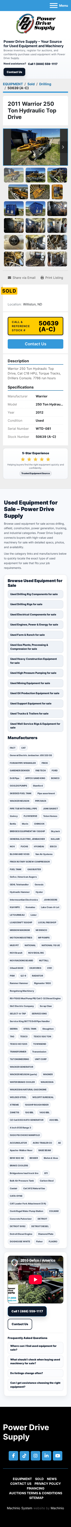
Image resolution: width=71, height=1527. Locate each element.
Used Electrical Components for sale (33, 614)
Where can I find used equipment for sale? (33, 1347)
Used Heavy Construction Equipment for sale (33, 660)
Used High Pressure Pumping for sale (33, 672)
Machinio (57, 1508)
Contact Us (14, 72)
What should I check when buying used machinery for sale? (35, 1361)
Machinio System (19, 1508)
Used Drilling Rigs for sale (26, 604)
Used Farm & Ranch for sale (27, 634)
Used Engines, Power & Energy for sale (34, 624)
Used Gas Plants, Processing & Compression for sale (29, 646)
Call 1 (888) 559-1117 (43, 64)
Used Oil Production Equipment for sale (34, 693)
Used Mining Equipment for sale (30, 683)
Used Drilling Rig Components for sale (34, 594)
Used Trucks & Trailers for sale (29, 713)
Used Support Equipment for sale (30, 703)
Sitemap (36, 1498)
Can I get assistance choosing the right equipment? (35, 1384)
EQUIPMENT (22, 1479)
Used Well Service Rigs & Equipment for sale (35, 725)
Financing (35, 1488)
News (52, 1479)
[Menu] (54, 5)
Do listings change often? (26, 1373)
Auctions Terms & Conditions (35, 1493)
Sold (39, 1479)
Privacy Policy (48, 1484)
